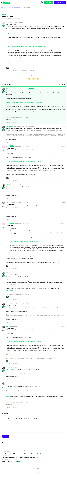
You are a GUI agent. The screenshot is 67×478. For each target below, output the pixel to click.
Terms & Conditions (27, 472)
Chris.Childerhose (9, 126)
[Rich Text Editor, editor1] (33, 426)
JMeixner (7, 304)
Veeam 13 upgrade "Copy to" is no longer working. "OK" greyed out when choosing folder (21, 453)
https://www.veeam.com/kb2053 (13, 393)
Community (3, 7)
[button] (1, 3)
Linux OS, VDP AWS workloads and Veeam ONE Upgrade (14, 446)
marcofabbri (8, 367)
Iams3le (7, 326)
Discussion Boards (18, 7)
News (3, 447)
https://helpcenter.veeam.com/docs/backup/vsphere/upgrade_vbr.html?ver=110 (26, 46)
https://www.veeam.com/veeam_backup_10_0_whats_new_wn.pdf (21, 279)
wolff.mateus (8, 184)
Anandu (7, 22)
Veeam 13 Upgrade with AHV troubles (10, 461)
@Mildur (13, 370)
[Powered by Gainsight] (33, 469)
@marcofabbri (9, 389)
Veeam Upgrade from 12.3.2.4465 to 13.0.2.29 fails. (13, 450)
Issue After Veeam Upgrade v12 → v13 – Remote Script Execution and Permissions (19, 457)
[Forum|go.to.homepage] (6, 3)
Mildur (7, 88)
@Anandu (9, 396)
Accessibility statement (38, 472)
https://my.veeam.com (11, 290)
